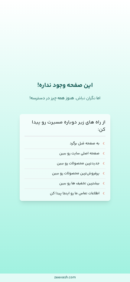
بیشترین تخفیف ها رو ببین (79, 183)
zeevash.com (65, 277)
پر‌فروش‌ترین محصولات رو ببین (75, 173)
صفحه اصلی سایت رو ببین (79, 153)
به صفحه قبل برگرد (84, 143)
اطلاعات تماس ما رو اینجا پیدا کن (74, 193)
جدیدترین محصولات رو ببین (78, 163)
